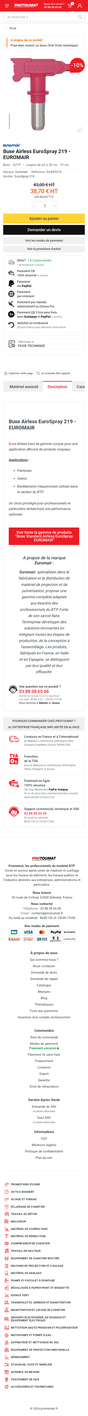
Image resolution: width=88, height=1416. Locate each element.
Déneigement (20, 1357)
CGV (44, 1139)
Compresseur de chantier (30, 1243)
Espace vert (20, 1295)
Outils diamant (22, 1191)
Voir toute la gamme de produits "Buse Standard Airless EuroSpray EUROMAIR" (44, 536)
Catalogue (44, 985)
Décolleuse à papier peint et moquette (40, 1287)
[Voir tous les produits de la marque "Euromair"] (11, 145)
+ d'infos (42, 275)
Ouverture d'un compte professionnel (44, 1017)
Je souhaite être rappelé (55, 373)
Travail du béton (24, 1214)
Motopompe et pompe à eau (31, 1335)
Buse (12, 444)
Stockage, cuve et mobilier (31, 1364)
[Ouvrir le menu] (7, 6)
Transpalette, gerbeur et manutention (40, 1302)
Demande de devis (44, 972)
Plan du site (44, 1158)
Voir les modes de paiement (44, 240)
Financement (44, 1061)
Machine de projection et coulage (37, 1265)
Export (44, 1074)
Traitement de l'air (25, 1379)
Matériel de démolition (28, 1236)
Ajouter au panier (44, 218)
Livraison (44, 1067)
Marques (44, 992)
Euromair (21, 172)
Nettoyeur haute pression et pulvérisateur (44, 1327)
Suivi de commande (44, 1037)
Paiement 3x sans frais (44, 1055)
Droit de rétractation (44, 1086)
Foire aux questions (44, 1011)
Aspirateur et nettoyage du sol (35, 1342)
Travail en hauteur (26, 1250)
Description (57, 386)
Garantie (44, 1080)
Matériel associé (24, 386)
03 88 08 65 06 (34, 691)
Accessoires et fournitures (32, 1386)
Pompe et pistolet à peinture (33, 1280)
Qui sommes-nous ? (44, 960)
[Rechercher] (80, 17)
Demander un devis (44, 230)
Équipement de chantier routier (35, 1258)
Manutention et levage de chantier (38, 1310)
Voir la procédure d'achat (44, 249)
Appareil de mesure (25, 1372)
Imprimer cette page (21, 373)
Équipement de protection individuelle (40, 1349)
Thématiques (44, 1004)
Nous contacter (44, 966)
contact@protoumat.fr (47, 913)
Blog (44, 998)
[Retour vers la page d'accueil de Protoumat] (26, 5)
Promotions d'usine (25, 1184)
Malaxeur (18, 1221)
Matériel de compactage (29, 1228)
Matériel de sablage (26, 1273)
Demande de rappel (44, 979)
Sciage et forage (24, 1199)
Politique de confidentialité (44, 1151)
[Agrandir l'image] (80, 130)
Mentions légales (44, 1145)
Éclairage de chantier (28, 1206)
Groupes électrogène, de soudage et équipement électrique (38, 1319)
